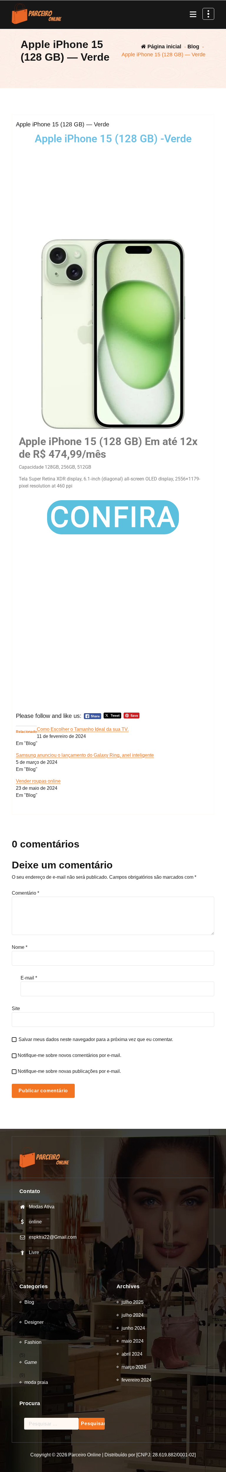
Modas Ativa (41, 1206)
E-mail (29, 977)
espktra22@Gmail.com (53, 1237)
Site (16, 1008)
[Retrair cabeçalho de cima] (208, 14)
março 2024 (134, 1366)
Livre (34, 1252)
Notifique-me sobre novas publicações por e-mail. (69, 1071)
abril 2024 (132, 1354)
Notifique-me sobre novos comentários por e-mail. (69, 1055)
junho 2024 (133, 1328)
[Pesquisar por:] (51, 1424)
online (35, 1221)
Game (30, 1362)
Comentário (25, 893)
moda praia (36, 1382)
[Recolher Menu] (193, 15)
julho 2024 (133, 1315)
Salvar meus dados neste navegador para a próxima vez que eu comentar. (96, 1039)
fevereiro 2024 (137, 1379)
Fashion (32, 1342)
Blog (193, 46)
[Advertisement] (113, 191)
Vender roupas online (38, 781)
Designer (34, 1322)
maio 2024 (133, 1341)
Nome (19, 947)
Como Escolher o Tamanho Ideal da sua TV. (83, 729)
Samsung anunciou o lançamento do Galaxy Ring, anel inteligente (85, 755)
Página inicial (163, 46)
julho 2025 (133, 1302)
